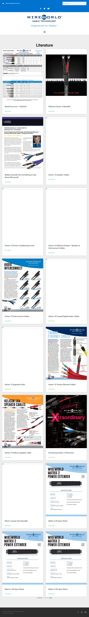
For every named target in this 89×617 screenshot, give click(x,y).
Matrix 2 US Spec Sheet (58, 589)
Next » (50, 598)
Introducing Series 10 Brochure (61, 453)
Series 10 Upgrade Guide (15, 385)
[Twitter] (44, 8)
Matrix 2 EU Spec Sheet (57, 521)
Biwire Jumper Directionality (16, 521)
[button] (44, 32)
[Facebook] (40, 8)
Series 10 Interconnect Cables (17, 316)
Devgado (11, 613)
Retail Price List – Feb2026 (16, 107)
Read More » (8, 111)
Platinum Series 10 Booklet (59, 107)
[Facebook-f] (78, 612)
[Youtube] (48, 8)
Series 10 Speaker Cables (58, 175)
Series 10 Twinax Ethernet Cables (62, 385)
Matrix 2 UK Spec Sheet (14, 589)
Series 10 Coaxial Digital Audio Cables (63, 316)
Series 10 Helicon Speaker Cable (18, 453)
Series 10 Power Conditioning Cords (19, 246)
